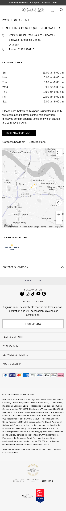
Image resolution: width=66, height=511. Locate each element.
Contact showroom (13, 142)
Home (6, 19)
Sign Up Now (33, 324)
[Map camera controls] (59, 203)
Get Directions (37, 142)
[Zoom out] (59, 221)
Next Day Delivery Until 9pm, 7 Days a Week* (33, 2)
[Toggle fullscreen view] (59, 152)
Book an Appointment (19, 133)
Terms (43, 227)
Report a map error (55, 227)
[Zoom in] (59, 214)
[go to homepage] (33, 10)
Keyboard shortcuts (11, 227)
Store (16, 19)
